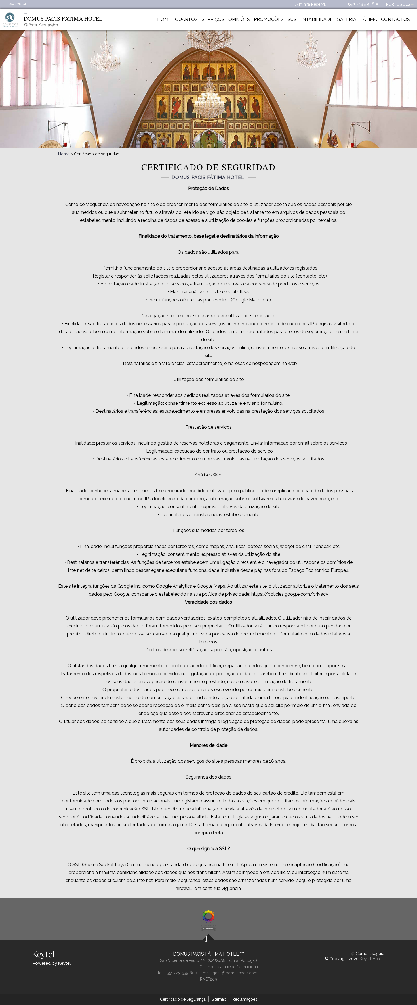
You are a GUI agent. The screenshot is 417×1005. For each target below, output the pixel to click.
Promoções (269, 19)
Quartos (186, 19)
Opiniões (239, 19)
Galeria (346, 19)
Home (164, 19)
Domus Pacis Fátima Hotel (206, 954)
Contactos (395, 19)
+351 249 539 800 (364, 4)
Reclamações (244, 999)
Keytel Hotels (372, 958)
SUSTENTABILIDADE (310, 19)
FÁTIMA (368, 19)
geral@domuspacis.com (235, 973)
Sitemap (219, 999)
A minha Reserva (310, 4)
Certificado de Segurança (183, 999)
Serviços (213, 19)
